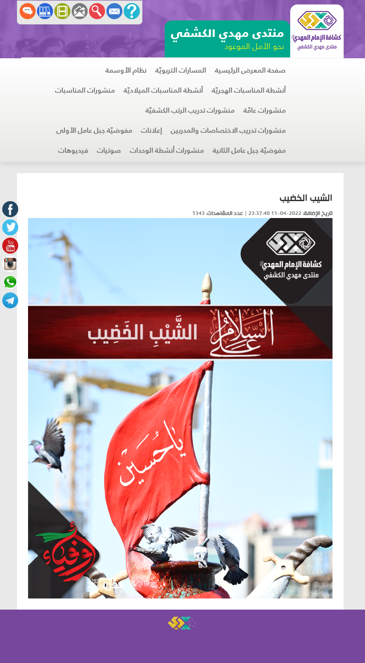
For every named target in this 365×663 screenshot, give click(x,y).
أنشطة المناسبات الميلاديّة (163, 90)
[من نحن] (132, 11)
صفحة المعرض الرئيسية (250, 70)
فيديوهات (73, 150)
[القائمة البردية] (80, 11)
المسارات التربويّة (180, 70)
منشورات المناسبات (85, 90)
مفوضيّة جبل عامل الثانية (249, 150)
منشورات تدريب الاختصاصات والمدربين (228, 130)
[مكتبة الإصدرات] (45, 11)
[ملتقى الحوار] (28, 11)
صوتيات (109, 150)
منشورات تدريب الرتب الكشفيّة (190, 110)
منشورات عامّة (264, 110)
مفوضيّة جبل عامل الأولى (94, 130)
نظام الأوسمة (125, 70)
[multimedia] (62, 11)
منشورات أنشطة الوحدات (167, 150)
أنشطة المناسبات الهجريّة (249, 90)
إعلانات (151, 130)
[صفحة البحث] (97, 11)
